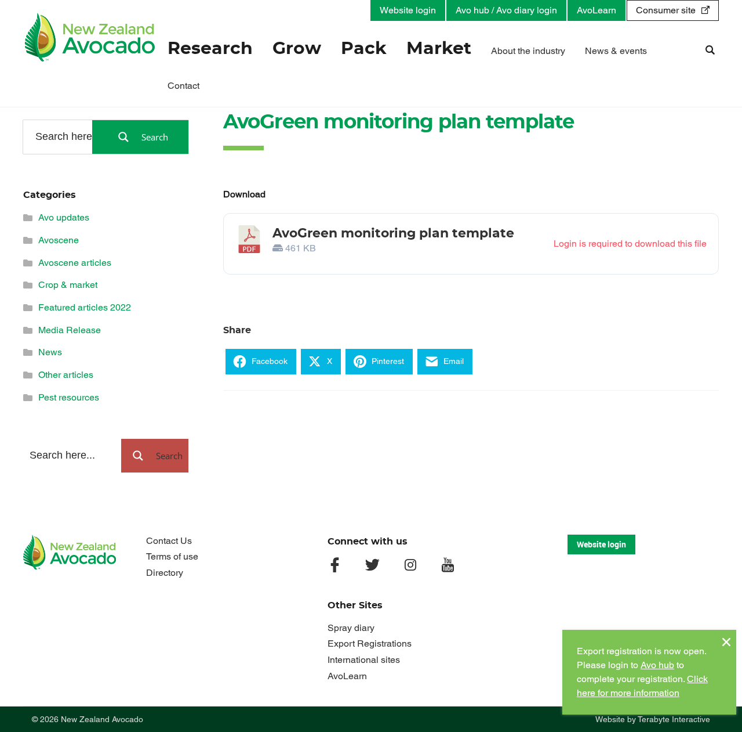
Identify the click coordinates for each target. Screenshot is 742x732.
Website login (408, 10)
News (50, 352)
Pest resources (68, 397)
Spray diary (351, 627)
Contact (183, 85)
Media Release (69, 330)
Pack (364, 48)
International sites (364, 659)
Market (438, 48)
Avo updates (63, 217)
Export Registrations (370, 643)
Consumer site (666, 10)
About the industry (528, 50)
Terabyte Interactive (674, 719)
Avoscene (58, 240)
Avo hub (657, 664)
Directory (164, 572)
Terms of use (172, 556)
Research (210, 48)
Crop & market (67, 284)
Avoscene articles (74, 262)
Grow (296, 48)
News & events (616, 50)
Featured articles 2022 (84, 307)
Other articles (65, 374)
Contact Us (169, 540)
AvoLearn (596, 10)
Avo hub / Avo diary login (506, 10)
